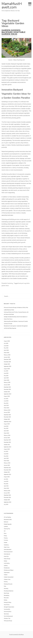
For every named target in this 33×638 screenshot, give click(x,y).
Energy (5, 535)
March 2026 (6, 352)
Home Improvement (8, 551)
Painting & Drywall (8, 584)
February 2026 (7, 355)
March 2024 (6, 407)
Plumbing (6, 588)
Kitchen (5, 561)
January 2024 (7, 412)
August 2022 (7, 449)
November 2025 (7, 361)
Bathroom (6, 521)
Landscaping (7, 563)
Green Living (6, 547)
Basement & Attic (8, 519)
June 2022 (6, 453)
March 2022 (6, 460)
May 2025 (6, 375)
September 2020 (7, 502)
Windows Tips (7, 618)
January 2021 (7, 493)
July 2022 (6, 451)
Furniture (6, 540)
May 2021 (6, 483)
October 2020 (7, 499)
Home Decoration (7, 549)
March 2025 (6, 380)
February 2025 (7, 382)
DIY (4, 531)
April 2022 (6, 458)
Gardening (10, 283)
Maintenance (6, 568)
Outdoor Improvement (8, 577)
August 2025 (7, 368)
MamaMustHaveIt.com (12, 5)
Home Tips (6, 556)
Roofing (5, 600)
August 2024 (7, 396)
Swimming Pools (7, 611)
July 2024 (6, 398)
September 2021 (7, 474)
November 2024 (7, 389)
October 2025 (7, 364)
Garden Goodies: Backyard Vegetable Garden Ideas (13, 32)
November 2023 (7, 417)
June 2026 (6, 345)
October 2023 (7, 419)
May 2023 (6, 428)
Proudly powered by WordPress (16, 634)
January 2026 (7, 357)
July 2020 (6, 504)
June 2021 (6, 481)
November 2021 (7, 470)
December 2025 (7, 359)
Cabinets (6, 526)
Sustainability (7, 609)
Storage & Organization (9, 607)
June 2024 (6, 401)
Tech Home (6, 614)
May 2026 (6, 348)
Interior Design (7, 558)
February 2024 (7, 410)
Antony (15, 36)
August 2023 (7, 424)
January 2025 (7, 384)
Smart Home (6, 604)
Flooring (5, 538)
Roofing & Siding (7, 602)
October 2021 (7, 472)
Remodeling (6, 595)
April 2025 (6, 378)
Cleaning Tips (7, 528)
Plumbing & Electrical (8, 591)
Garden (5, 542)
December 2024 (7, 387)
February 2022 (7, 463)
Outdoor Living (7, 579)
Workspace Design (8, 620)
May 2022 (6, 456)
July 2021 (6, 479)
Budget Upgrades (8, 524)
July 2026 (6, 343)
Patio (5, 586)
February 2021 (7, 490)
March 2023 (6, 433)
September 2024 (7, 394)
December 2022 (7, 440)
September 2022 (7, 447)
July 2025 (6, 371)
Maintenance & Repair (8, 570)
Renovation (6, 597)
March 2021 (6, 488)
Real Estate (6, 593)
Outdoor (5, 574)
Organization (7, 572)
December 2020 (7, 495)
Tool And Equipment (8, 616)
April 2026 (6, 350)
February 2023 (7, 435)
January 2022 (7, 465)
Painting (6, 581)
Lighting (5, 565)
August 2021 (7, 476)
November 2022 (7, 442)
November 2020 (7, 497)
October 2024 (7, 391)
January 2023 (7, 437)
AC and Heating (7, 517)
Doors (5, 533)
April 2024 (6, 405)
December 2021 (7, 467)
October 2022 (7, 444)
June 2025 (6, 373)
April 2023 (6, 430)
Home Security (7, 554)
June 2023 (6, 426)
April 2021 (6, 486)
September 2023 (7, 421)
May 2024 (6, 403)
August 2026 (7, 341)
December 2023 (7, 414)
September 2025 (7, 366)
